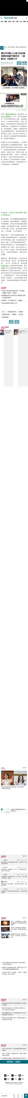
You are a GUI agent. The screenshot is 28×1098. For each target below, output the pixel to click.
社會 (13, 21)
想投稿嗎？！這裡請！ (14, 1062)
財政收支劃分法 (11, 114)
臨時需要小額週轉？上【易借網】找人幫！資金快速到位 (22, 332)
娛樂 (24, 21)
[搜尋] (26, 17)
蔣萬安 (8, 116)
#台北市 (21, 314)
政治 (2, 21)
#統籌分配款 (5, 317)
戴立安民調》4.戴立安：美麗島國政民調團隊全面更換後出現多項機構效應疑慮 (8, 332)
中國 (17, 21)
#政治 (3, 311)
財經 (9, 21)
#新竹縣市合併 (6, 314)
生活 (20, 21)
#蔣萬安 (14, 314)
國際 (6, 21)
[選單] (1, 17)
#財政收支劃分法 (12, 311)
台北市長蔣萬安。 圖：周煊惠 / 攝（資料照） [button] (14, 87)
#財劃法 (21, 311)
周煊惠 (6, 62)
